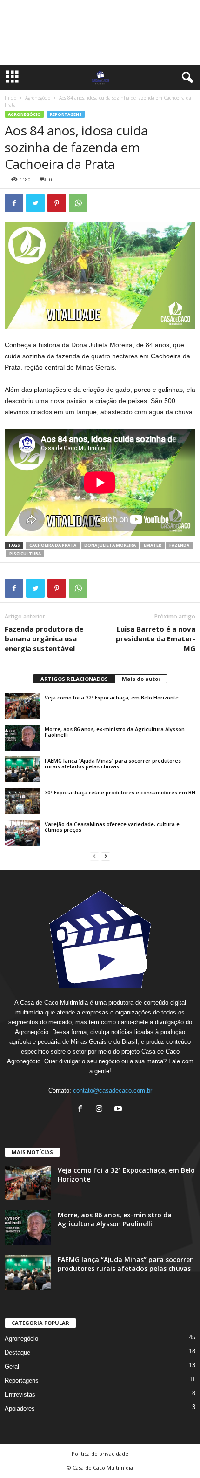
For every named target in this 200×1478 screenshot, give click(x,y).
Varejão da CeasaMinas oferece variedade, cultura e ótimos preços (112, 826)
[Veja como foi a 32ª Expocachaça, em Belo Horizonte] (22, 706)
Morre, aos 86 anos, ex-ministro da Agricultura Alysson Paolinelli (115, 732)
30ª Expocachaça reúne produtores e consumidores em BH (120, 792)
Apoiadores (20, 1408)
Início (10, 97)
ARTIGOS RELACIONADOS (74, 678)
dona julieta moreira (110, 545)
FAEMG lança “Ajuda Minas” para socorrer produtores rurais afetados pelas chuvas (113, 763)
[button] (185, 77)
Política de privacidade (100, 1453)
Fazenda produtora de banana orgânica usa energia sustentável (44, 638)
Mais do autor (141, 678)
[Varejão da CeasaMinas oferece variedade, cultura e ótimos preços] (22, 833)
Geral (12, 1366)
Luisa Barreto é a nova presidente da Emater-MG (155, 638)
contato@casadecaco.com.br (112, 1090)
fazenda (179, 545)
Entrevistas (20, 1394)
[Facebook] (82, 1109)
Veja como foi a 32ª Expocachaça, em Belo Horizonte (112, 697)
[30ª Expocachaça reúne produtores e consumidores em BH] (22, 801)
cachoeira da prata (52, 545)
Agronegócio (37, 97)
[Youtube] (119, 1109)
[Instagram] (101, 1109)
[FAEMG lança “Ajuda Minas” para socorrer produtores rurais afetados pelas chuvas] (22, 769)
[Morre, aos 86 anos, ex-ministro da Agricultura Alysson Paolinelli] (22, 738)
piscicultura (25, 554)
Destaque (17, 1352)
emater (152, 545)
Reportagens (66, 114)
